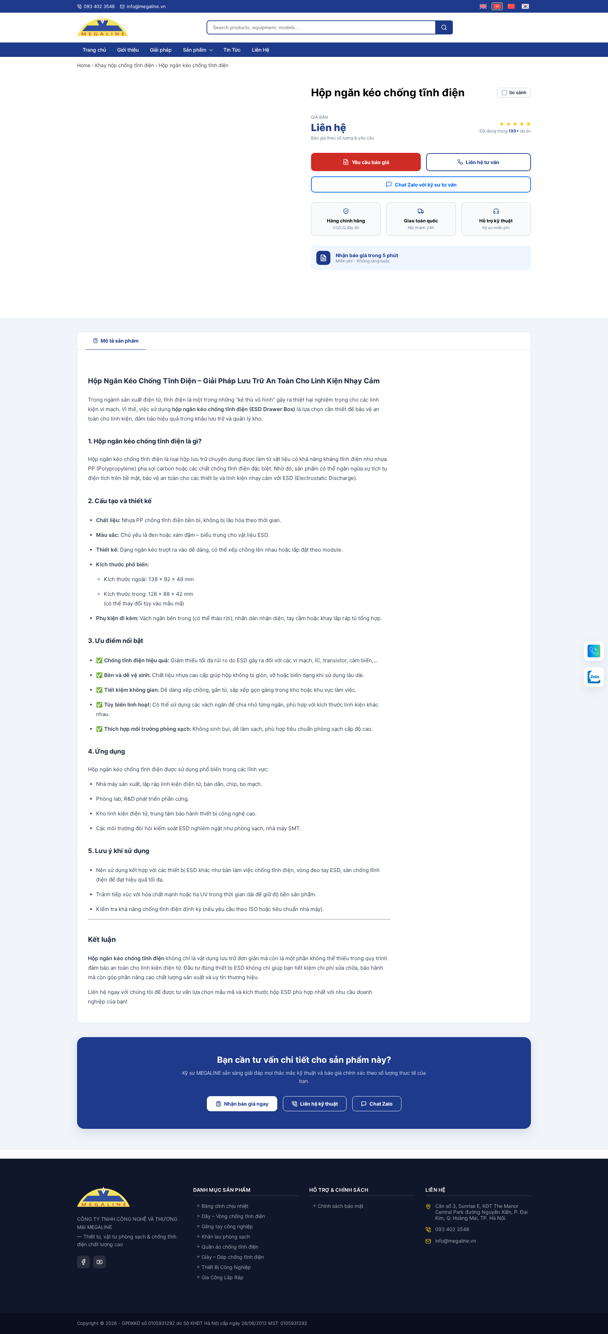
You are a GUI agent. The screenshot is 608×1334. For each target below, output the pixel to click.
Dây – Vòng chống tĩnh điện (232, 1216)
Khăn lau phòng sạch (225, 1236)
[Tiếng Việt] (497, 6)
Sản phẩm (194, 50)
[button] (594, 651)
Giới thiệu (128, 50)
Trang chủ (94, 50)
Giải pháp (161, 50)
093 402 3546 (452, 1229)
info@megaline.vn (455, 1241)
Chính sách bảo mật (339, 1206)
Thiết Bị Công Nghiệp (225, 1267)
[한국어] (525, 6)
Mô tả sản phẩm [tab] (120, 341)
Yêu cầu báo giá (370, 162)
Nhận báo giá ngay (246, 1104)
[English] (483, 6)
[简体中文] (511, 6)
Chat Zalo (381, 1104)
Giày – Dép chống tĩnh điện (232, 1257)
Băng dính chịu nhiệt (224, 1206)
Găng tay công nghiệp (226, 1226)
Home (83, 65)
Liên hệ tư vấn (482, 162)
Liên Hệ (260, 50)
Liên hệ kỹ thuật (319, 1104)
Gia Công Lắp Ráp (221, 1277)
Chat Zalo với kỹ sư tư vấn (426, 185)
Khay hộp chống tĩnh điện (124, 65)
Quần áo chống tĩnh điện (229, 1247)
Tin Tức (232, 50)
